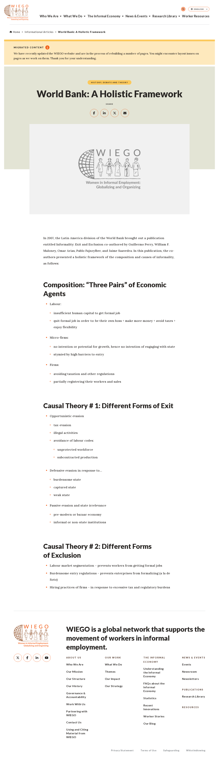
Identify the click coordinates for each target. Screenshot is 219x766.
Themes (110, 671)
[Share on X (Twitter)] (115, 113)
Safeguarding (171, 750)
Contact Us (73, 722)
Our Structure (75, 678)
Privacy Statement (122, 750)
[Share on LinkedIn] (104, 113)
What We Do (72, 16)
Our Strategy (114, 686)
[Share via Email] (125, 113)
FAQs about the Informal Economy (154, 687)
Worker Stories (153, 716)
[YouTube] (46, 658)
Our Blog (149, 723)
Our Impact (112, 678)
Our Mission (74, 671)
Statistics (149, 698)
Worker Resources (195, 16)
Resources (190, 707)
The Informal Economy (104, 16)
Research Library (164, 16)
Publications (192, 689)
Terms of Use (148, 750)
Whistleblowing (195, 750)
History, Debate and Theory (109, 82)
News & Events (137, 16)
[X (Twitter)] (18, 658)
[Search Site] (183, 9)
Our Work (113, 657)
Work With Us (75, 704)
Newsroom (189, 671)
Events (186, 664)
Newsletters (190, 678)
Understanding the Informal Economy (153, 672)
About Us (73, 657)
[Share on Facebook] (94, 113)
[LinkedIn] (37, 658)
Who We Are (49, 16)
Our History (74, 686)
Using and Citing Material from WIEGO (77, 733)
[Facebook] (27, 658)
